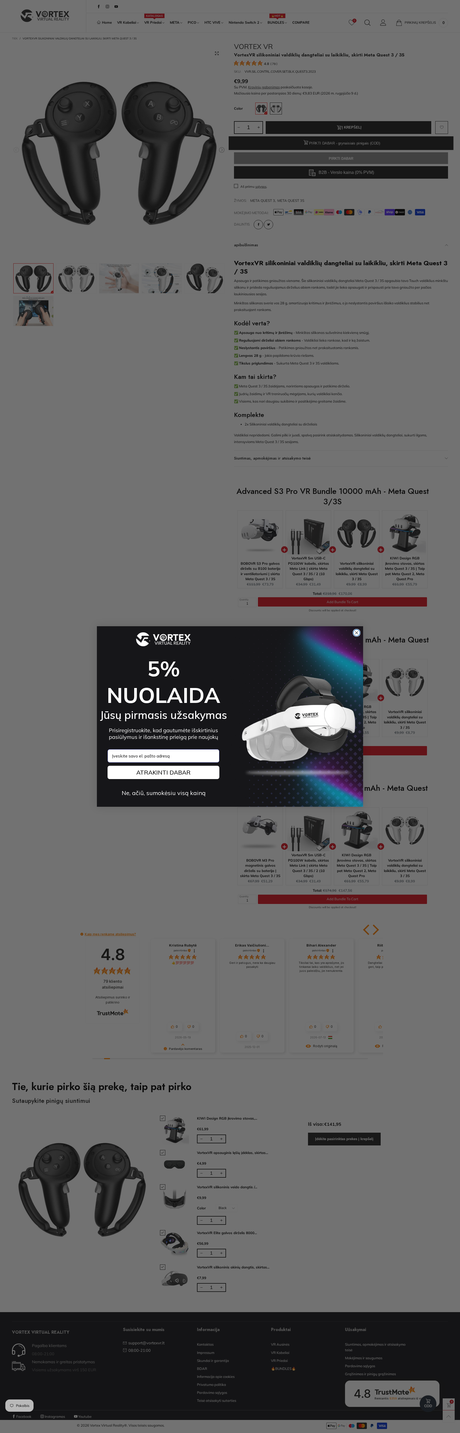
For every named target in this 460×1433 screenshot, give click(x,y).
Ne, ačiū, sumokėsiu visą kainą (164, 793)
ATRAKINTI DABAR (163, 772)
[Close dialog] (356, 632)
